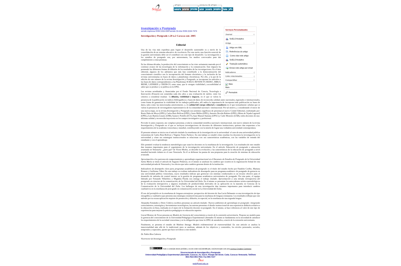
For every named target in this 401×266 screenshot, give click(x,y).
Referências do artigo (238, 52)
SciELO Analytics (236, 39)
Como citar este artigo (239, 56)
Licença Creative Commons (240, 249)
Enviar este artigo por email (241, 68)
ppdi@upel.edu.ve (200, 264)
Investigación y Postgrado (158, 28)
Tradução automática (238, 64)
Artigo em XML (235, 47)
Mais (231, 84)
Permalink (233, 92)
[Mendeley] (227, 84)
